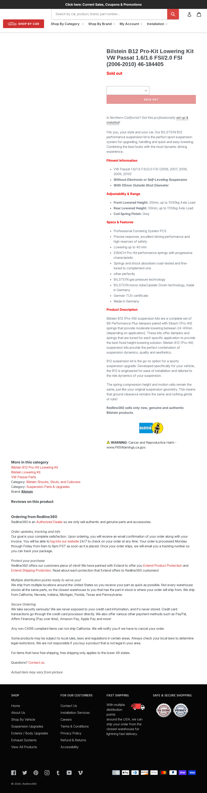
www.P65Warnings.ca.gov (126, 447)
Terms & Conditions (74, 726)
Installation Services (75, 713)
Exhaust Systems (24, 740)
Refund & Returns (73, 740)
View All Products (24, 747)
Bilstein (27, 492)
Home (15, 706)
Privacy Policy (70, 733)
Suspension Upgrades (27, 726)
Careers (66, 719)
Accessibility (69, 747)
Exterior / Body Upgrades (29, 733)
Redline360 (29, 783)
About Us (18, 713)
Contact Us (68, 706)
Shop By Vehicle (23, 719)
